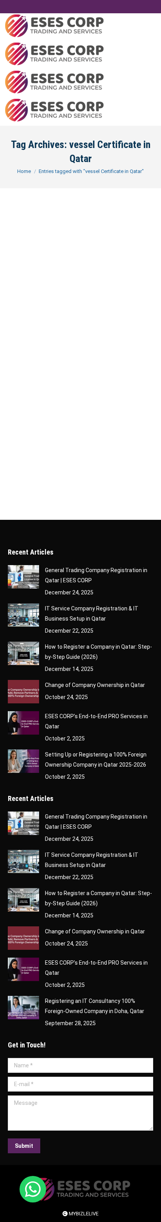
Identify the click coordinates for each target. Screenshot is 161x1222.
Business (28, 359)
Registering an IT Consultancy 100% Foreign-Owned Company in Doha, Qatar (94, 1006)
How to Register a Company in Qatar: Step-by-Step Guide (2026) (98, 652)
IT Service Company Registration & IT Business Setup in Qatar (91, 613)
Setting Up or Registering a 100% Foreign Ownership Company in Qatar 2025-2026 (96, 759)
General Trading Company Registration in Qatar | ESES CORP (96, 575)
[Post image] (23, 577)
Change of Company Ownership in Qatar (95, 685)
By (57, 359)
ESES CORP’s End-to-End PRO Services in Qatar (96, 721)
